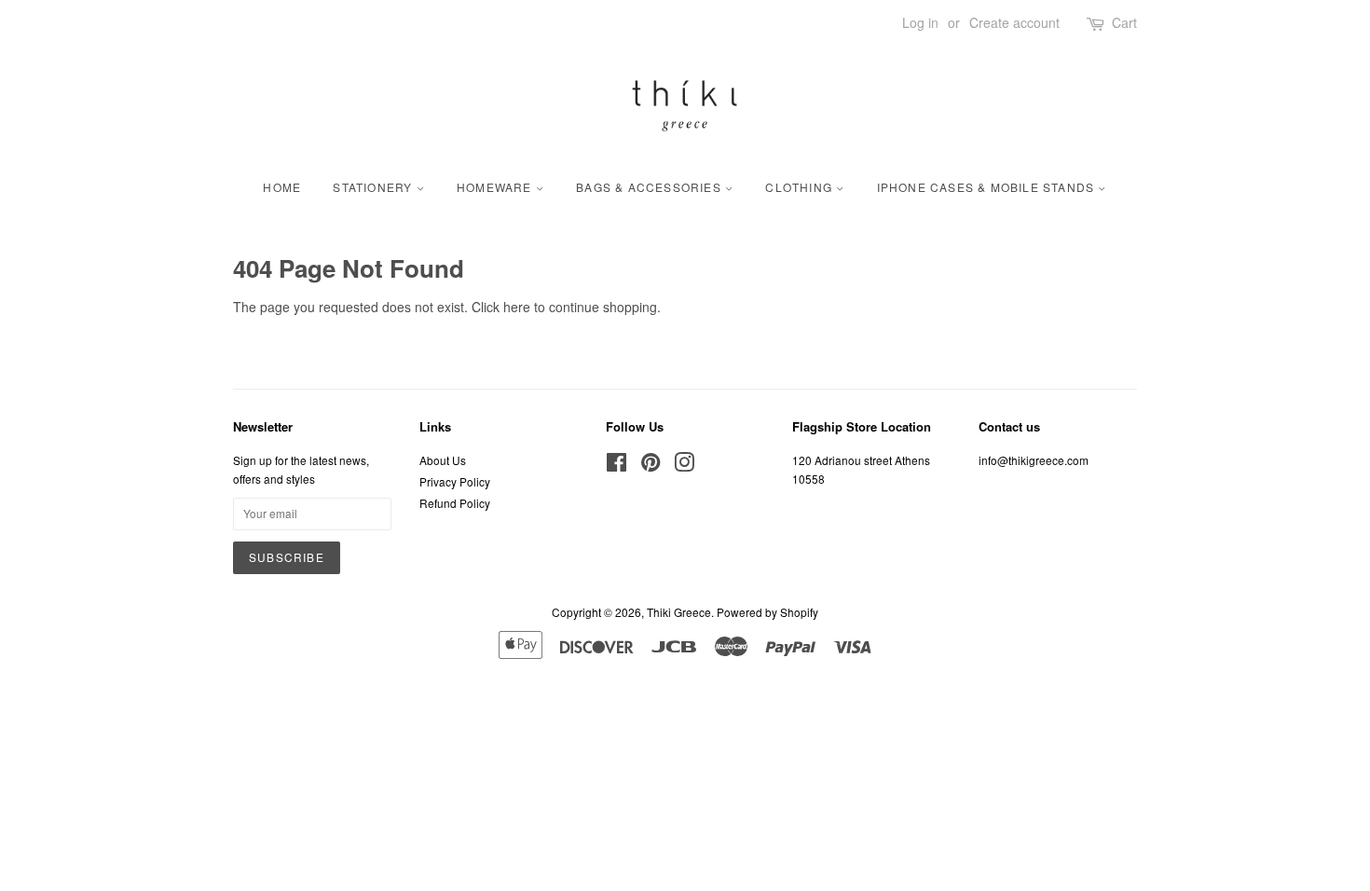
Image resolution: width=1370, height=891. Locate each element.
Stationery (374, 187)
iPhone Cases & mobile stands (988, 187)
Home (282, 187)
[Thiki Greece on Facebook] (616, 465)
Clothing (800, 187)
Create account (1014, 22)
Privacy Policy (454, 481)
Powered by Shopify (767, 612)
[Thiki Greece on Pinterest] (650, 465)
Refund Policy (454, 503)
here (516, 306)
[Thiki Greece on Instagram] (684, 465)
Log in (920, 22)
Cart (1124, 22)
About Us (442, 460)
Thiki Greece (679, 612)
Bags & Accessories (650, 187)
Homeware (496, 187)
